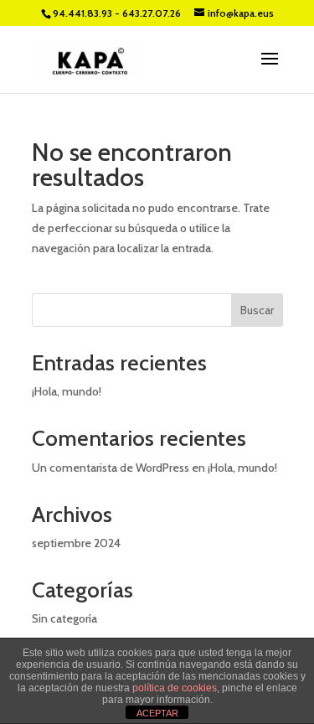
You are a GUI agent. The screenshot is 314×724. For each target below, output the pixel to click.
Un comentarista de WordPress (110, 467)
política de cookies (174, 688)
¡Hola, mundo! (66, 391)
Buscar (257, 310)
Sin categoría (64, 618)
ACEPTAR (157, 713)
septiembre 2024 (76, 543)
